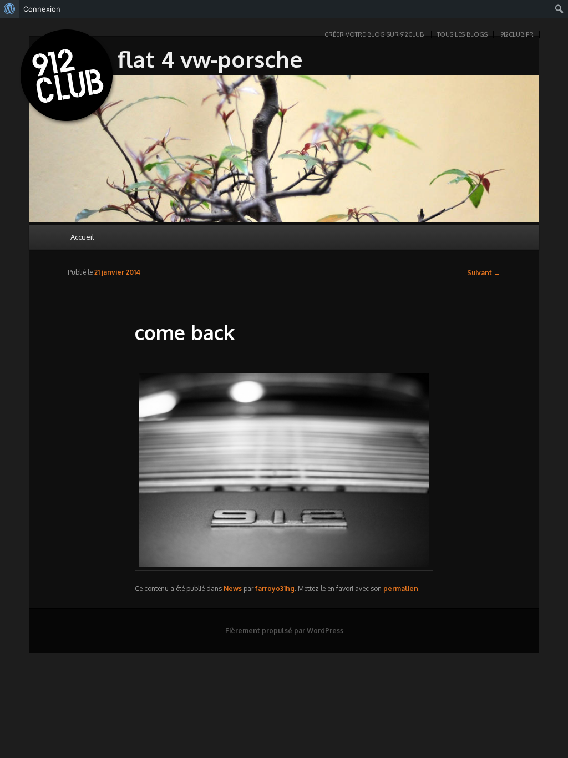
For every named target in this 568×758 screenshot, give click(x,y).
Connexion (41, 8)
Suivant (483, 273)
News (233, 588)
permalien (400, 588)
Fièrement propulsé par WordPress (284, 630)
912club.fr (517, 34)
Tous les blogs (462, 34)
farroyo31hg (275, 588)
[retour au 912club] (67, 77)
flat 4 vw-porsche (210, 59)
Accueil (82, 237)
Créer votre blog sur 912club (374, 34)
